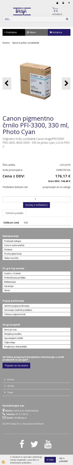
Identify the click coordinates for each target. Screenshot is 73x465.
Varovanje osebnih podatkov (18, 310)
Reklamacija (10, 281)
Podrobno (11, 32)
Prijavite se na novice (16, 365)
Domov (6, 42)
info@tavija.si (20, 417)
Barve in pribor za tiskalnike (26, 42)
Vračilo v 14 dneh (12, 273)
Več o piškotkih (63, 460)
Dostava (8, 249)
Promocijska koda (13, 253)
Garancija (8, 286)
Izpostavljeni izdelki (13, 338)
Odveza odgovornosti (14, 314)
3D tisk (10, 386)
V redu (50, 459)
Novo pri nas (10, 329)
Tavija (10, 392)
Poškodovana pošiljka (14, 277)
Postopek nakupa (12, 241)
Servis (7, 290)
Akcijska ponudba (12, 333)
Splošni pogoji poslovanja (16, 305)
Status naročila (11, 258)
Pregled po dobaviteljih (15, 346)
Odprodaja (9, 342)
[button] (66, 83)
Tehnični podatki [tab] (14, 213)
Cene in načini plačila (14, 245)
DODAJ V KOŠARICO (36, 205)
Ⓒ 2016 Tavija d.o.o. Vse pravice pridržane (23, 423)
